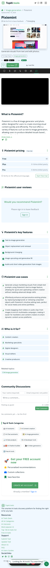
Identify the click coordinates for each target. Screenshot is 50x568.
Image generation (13, 10)
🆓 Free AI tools (8, 451)
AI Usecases (6, 524)
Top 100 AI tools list (9, 530)
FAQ (3, 547)
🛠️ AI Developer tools (28, 440)
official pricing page (21, 176)
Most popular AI (7, 527)
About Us (4, 545)
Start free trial (42, 176)
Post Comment (42, 408)
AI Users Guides (7, 550)
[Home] (2, 10)
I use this (31, 65)
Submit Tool (6, 539)
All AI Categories (7, 521)
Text (6, 60)
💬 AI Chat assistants (10, 434)
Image (12, 60)
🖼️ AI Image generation (31, 434)
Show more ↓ (7, 137)
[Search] (46, 564)
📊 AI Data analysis (9, 440)
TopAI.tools (9, 505)
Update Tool (6, 542)
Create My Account (24, 485)
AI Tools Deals (6, 518)
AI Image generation (11, 372)
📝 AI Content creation (27, 429)
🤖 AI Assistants (8, 429)
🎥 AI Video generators (33, 446)
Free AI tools (6, 533)
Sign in (25, 215)
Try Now (11, 65)
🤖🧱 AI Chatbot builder (11, 446)
